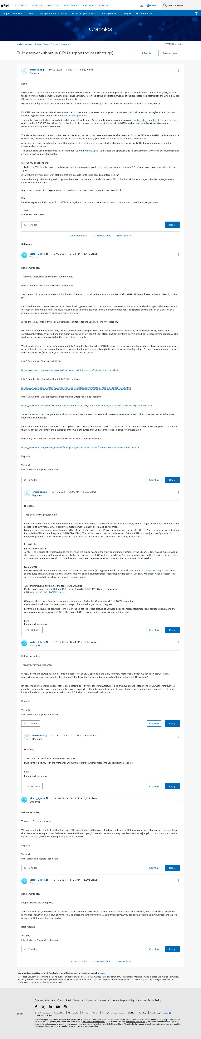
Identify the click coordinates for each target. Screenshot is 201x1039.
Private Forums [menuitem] (143, 13)
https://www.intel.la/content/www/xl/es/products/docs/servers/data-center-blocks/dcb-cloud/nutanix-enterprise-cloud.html (86, 405)
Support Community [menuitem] (12, 13)
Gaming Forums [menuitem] (109, 13)
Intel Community (24, 44)
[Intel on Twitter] (43, 1007)
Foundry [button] (104, 5)
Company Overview (45, 1000)
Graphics (65, 44)
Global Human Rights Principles (119, 1023)
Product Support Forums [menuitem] (83, 13)
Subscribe (146, 53)
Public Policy (154, 1000)
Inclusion (141, 1000)
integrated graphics (155, 570)
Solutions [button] (53, 5)
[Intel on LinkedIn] (50, 1007)
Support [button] (37, 5)
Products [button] (21, 5)
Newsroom (78, 1000)
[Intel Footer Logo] (20, 1013)
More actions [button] (170, 53)
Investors (91, 1000)
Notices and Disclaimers (135, 1021)
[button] (178, 70)
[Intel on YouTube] (57, 1007)
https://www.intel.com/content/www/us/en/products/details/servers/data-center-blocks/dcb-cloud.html (76, 387)
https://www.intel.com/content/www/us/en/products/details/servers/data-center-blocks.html (70, 370)
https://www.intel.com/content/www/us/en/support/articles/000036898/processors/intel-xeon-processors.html (80, 447)
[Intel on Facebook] (35, 1007)
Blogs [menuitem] (126, 13)
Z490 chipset (67, 589)
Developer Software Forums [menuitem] (52, 13)
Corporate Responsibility (121, 1000)
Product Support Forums (46, 44)
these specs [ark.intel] (75, 115)
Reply (172, 224)
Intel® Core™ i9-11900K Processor (48, 592)
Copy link (154, 479)
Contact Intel (64, 1000)
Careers (102, 1000)
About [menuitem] (30, 13)
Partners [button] (88, 5)
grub (95, 150)
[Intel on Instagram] (65, 1007)
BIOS (89, 150)
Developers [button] (71, 5)
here (139, 120)
